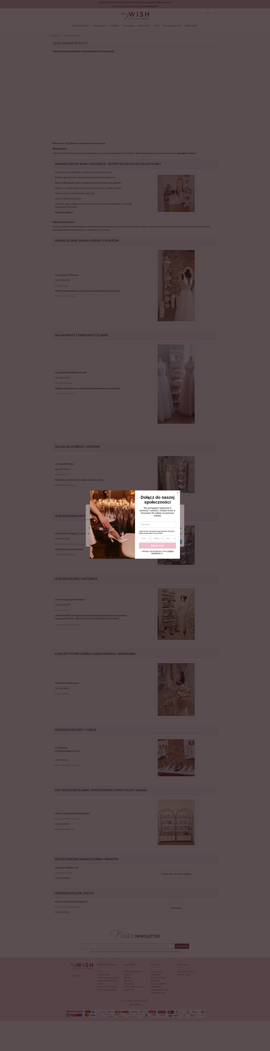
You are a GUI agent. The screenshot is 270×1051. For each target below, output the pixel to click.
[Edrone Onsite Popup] (135, 525)
